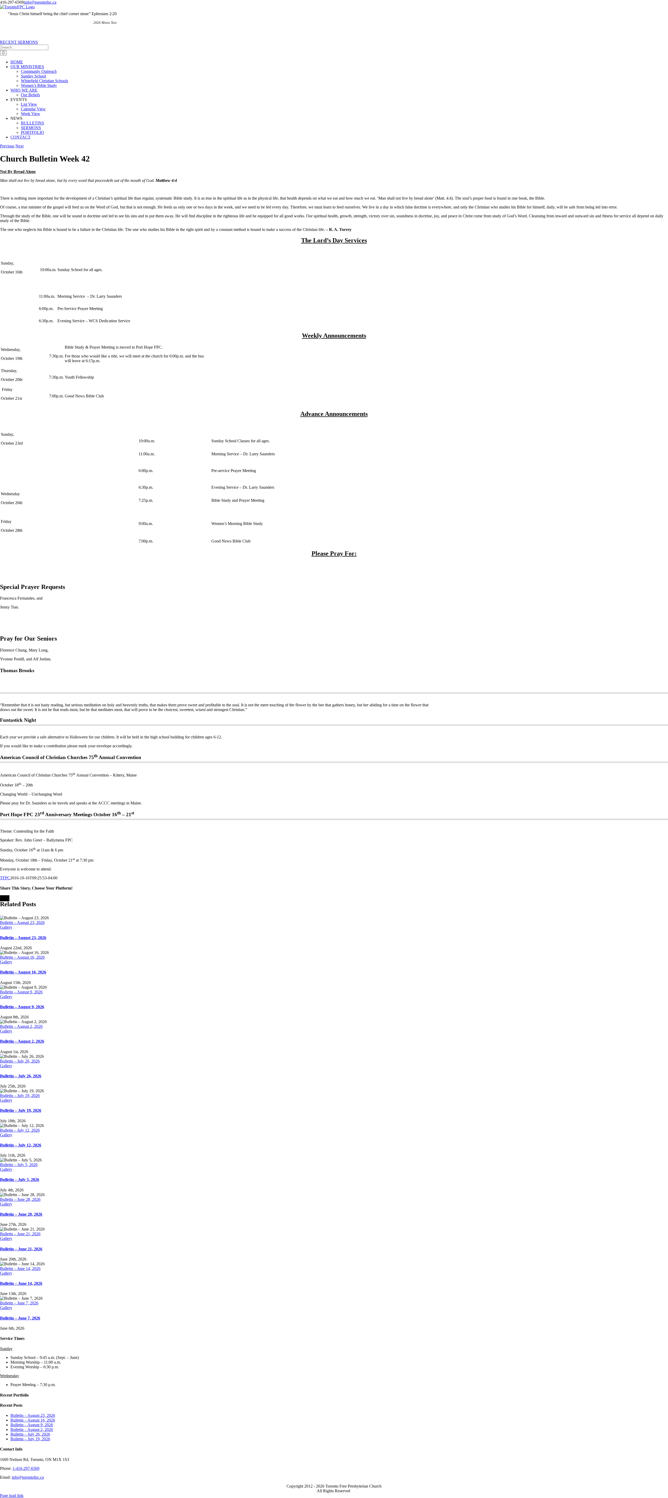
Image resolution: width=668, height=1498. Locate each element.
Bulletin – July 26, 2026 (20, 1061)
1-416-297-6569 (26, 1468)
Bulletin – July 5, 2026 (19, 1164)
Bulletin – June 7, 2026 (19, 1303)
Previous (7, 146)
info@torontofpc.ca (40, 2)
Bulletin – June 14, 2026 (20, 1268)
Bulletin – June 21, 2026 (20, 1234)
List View (29, 104)
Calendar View (33, 109)
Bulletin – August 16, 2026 (22, 957)
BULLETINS (32, 123)
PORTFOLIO (32, 132)
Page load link (11, 1495)
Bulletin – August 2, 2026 (21, 1026)
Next (19, 146)
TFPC (5, 878)
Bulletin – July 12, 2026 (20, 1130)
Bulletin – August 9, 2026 (21, 992)
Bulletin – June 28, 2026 (20, 1199)
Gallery (6, 927)
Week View (30, 113)
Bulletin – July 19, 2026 (20, 1095)
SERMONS (31, 128)
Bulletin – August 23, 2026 (22, 922)
